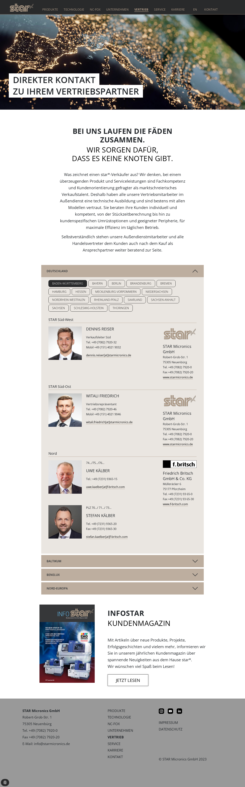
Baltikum (54, 561)
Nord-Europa (57, 588)
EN (195, 9)
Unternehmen (120, 730)
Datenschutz (170, 729)
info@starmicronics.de (52, 743)
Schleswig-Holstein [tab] (89, 308)
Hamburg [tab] (59, 292)
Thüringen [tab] (121, 308)
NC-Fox (95, 9)
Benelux (53, 575)
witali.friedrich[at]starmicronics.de (109, 422)
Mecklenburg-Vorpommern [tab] (116, 292)
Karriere (115, 750)
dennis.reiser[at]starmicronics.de (108, 355)
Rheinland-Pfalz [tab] (106, 300)
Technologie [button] (74, 9)
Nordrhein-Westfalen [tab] (68, 300)
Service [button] (160, 9)
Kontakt (211, 9)
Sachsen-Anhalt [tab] (163, 300)
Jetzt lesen (128, 680)
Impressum (168, 722)
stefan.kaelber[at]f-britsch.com (107, 537)
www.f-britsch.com (175, 504)
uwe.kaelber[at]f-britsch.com (105, 487)
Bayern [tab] (97, 283)
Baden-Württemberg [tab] (67, 283)
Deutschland (57, 271)
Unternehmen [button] (117, 9)
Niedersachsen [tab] (157, 292)
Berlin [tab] (116, 283)
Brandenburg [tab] (140, 283)
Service (114, 743)
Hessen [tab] (81, 292)
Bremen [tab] (166, 283)
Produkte (116, 710)
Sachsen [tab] (58, 308)
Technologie (119, 717)
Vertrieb (141, 9)
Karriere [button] (178, 9)
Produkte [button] (50, 9)
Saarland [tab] (135, 300)
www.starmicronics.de (178, 377)
